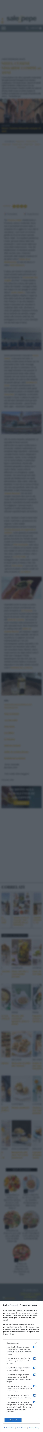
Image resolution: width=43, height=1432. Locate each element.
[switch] (34, 1347)
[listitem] (21, 1343)
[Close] (39, 1305)
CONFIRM (13, 1420)
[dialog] (21, 1366)
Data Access (21, 1428)
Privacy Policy (34, 1428)
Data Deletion (9, 1428)
